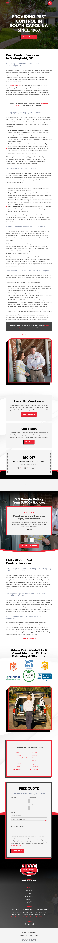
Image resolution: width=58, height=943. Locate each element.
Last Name (32, 797)
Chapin (18, 766)
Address (13, 812)
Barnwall (34, 755)
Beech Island (19, 761)
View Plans (29, 442)
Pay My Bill (29, 902)
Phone (12, 805)
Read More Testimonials (29, 546)
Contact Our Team (29, 37)
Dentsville (35, 769)
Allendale (34, 752)
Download (37, 468)
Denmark (18, 769)
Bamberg (18, 755)
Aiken (17, 752)
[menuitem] (22, 935)
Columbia (35, 766)
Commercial (29, 896)
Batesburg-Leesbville (22, 758)
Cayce (33, 764)
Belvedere (35, 761)
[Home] (29, 870)
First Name (14, 797)
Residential (29, 893)
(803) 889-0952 (34, 103)
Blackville (18, 764)
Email (28, 468)
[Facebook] (25, 924)
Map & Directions (16, 917)
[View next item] (32, 540)
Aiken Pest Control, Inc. (14, 85)
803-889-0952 (29, 881)
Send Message (17, 851)
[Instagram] (33, 924)
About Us (29, 891)
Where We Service (29, 414)
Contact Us (29, 899)
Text (21, 468)
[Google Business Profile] (29, 924)
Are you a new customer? (18, 819)
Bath (33, 758)
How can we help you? (17, 826)
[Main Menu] (7, 3)
